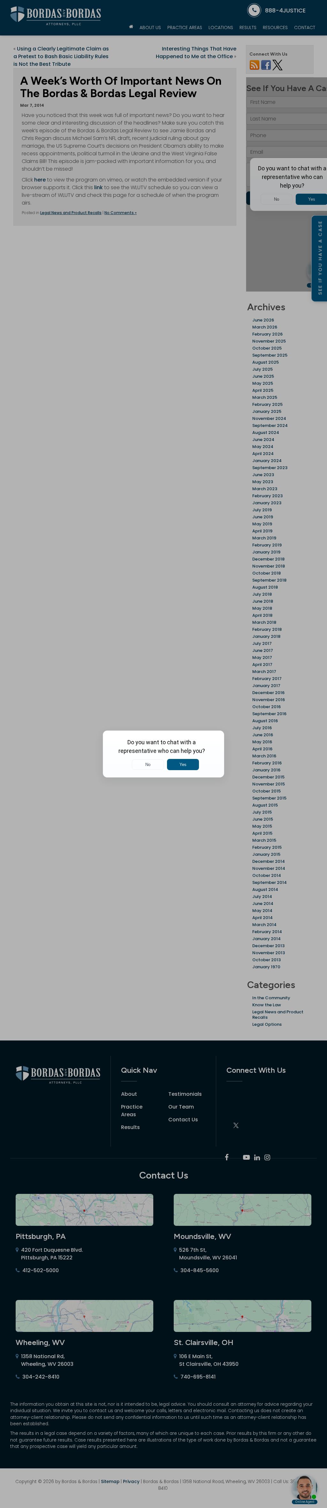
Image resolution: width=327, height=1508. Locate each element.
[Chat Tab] (163, 754)
